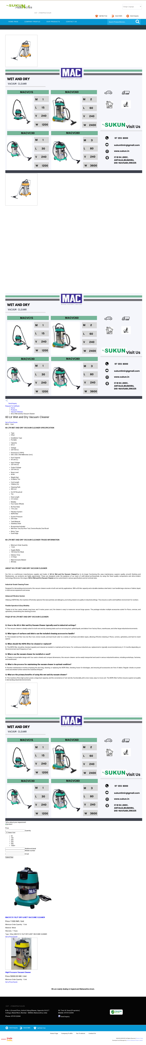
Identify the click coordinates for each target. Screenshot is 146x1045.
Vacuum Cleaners (17, 412)
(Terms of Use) (139, 1038)
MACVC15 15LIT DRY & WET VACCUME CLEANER (25, 917)
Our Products (53, 21)
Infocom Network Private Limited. (135, 1040)
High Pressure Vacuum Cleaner (18, 972)
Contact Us (71, 21)
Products (14, 410)
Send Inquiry (12, 403)
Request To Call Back (12, 406)
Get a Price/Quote (11, 422)
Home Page (13, 21)
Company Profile (32, 21)
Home (13, 408)
